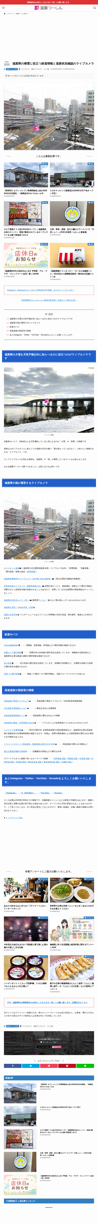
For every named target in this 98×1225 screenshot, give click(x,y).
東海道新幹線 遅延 (51, 762)
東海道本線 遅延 (35, 762)
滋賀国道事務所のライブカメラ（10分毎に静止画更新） (28, 579)
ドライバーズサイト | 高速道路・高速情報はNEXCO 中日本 (29, 744)
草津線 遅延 (21, 762)
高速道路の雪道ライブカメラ (16, 701)
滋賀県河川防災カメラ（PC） (17, 600)
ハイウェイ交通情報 (12, 730)
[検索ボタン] (94, 8)
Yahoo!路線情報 (11, 645)
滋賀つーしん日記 (12, 69)
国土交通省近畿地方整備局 (15, 751)
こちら (43, 600)
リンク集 (46, 69)
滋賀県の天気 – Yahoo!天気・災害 (18, 607)
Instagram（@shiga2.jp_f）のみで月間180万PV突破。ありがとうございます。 (41, 290)
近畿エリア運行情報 (12, 653)
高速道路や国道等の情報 (20, 331)
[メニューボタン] (3, 8)
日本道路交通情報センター (15, 708)
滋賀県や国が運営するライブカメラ (25, 323)
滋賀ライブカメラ (36, 69)
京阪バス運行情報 (11, 674)
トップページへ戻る (14, 818)
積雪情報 (31, 572)
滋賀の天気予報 (10, 615)
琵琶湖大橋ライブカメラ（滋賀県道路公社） (23, 586)
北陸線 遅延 (84, 759)
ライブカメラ (25, 69)
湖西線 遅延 (73, 759)
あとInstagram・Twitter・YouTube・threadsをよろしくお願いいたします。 (42, 335)
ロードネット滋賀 (11, 568)
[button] (13, 1066)
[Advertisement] (49, 33)
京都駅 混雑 (66, 762)
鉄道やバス (14, 327)
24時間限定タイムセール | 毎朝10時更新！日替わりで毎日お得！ (49, 300)
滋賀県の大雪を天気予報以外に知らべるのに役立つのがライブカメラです (41, 319)
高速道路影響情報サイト (14, 716)
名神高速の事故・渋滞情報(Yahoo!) (19, 723)
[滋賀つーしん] (49, 8)
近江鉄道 (8, 663)
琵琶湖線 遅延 (60, 759)
